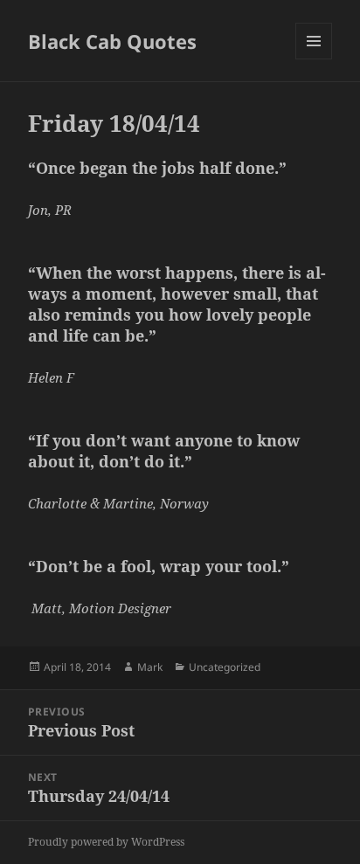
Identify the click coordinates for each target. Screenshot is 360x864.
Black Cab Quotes (112, 41)
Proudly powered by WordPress (106, 841)
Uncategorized (224, 667)
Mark (150, 667)
